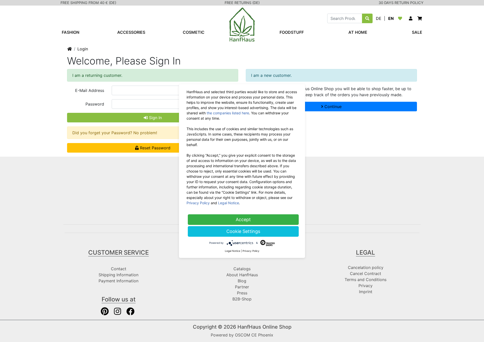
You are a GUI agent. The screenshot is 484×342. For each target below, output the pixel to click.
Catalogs (242, 268)
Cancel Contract (365, 273)
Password (94, 104)
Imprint (365, 291)
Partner (242, 286)
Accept (243, 219)
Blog (242, 280)
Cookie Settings (243, 231)
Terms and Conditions (365, 279)
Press (242, 292)
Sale (417, 32)
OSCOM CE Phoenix (254, 334)
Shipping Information (118, 274)
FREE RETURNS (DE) (242, 3)
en (391, 18)
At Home (357, 32)
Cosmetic (193, 32)
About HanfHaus (242, 274)
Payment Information (118, 280)
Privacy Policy (198, 203)
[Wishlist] (401, 18)
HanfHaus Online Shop (264, 327)
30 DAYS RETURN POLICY (401, 3)
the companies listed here (228, 113)
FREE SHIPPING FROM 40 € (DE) (88, 3)
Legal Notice (228, 203)
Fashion (70, 32)
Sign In (155, 117)
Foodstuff (292, 32)
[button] (410, 18)
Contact (118, 268)
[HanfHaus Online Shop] (242, 24)
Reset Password (154, 147)
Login (82, 48)
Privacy (365, 285)
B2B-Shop (242, 298)
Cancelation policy (365, 267)
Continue (332, 106)
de (379, 18)
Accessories (131, 32)
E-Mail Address (89, 90)
